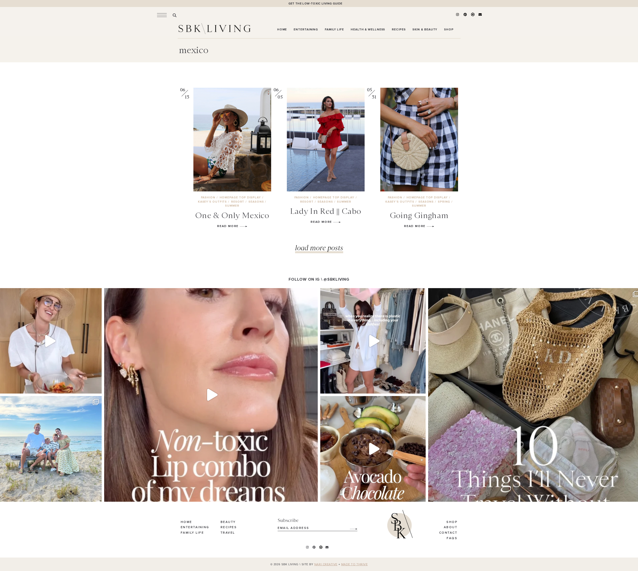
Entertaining (195, 527)
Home (186, 522)
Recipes (229, 527)
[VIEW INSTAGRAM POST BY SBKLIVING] (96, 387)
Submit (350, 527)
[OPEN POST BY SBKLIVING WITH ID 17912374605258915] (373, 448)
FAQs (452, 538)
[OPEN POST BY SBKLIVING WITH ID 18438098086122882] (373, 341)
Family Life (192, 532)
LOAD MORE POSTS (319, 247)
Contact (448, 532)
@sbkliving (336, 279)
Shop (451, 522)
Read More (228, 226)
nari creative (325, 564)
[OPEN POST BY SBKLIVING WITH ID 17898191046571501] (211, 395)
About (451, 527)
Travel (228, 532)
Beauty (228, 522)
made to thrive (354, 564)
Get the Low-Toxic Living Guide (315, 3)
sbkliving (48, 293)
